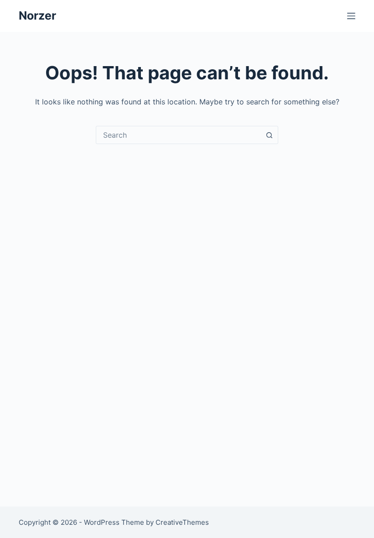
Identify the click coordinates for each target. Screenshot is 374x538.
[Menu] (351, 16)
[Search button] (269, 135)
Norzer (37, 15)
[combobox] (178, 135)
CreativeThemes (182, 522)
